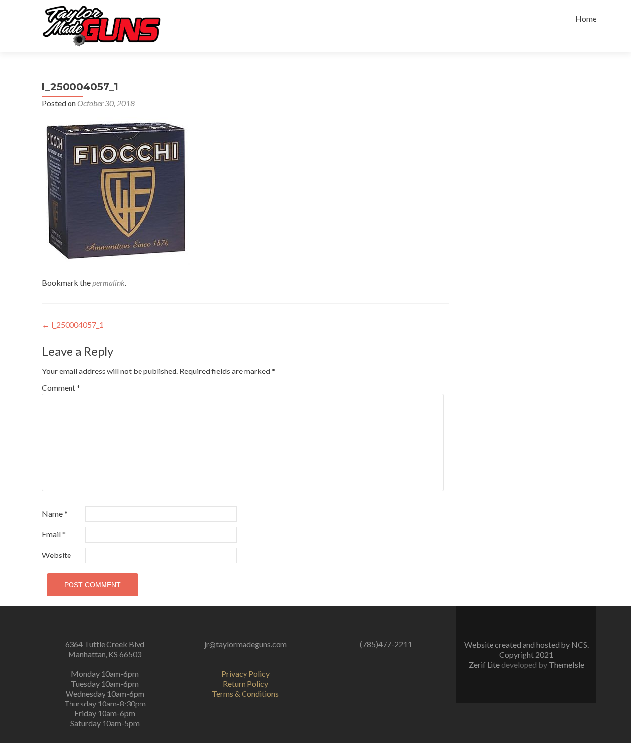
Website (56, 554)
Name (55, 513)
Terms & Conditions (245, 693)
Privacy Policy (245, 673)
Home (585, 18)
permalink (108, 282)
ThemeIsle (566, 664)
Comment (61, 387)
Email (54, 534)
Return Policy (245, 683)
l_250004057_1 (73, 324)
